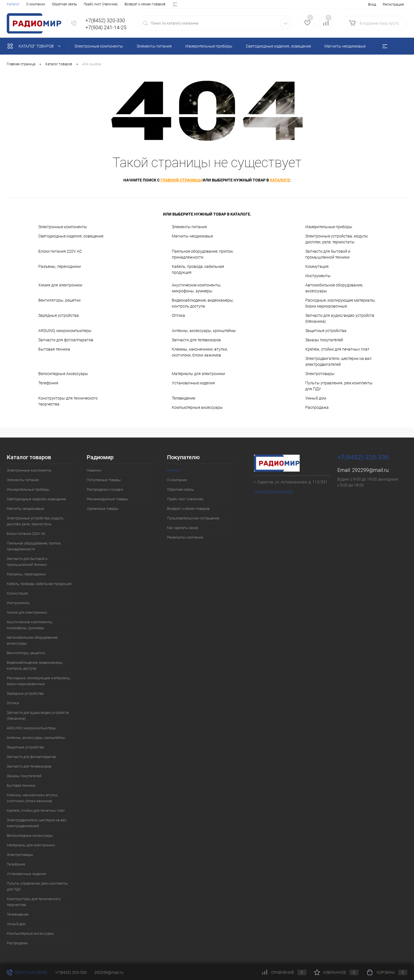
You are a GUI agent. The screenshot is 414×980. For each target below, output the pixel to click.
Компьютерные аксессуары (197, 407)
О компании (35, 4)
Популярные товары (104, 480)
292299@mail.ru (370, 470)
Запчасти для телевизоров (196, 340)
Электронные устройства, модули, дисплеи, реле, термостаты (336, 239)
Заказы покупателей (324, 340)
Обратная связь (64, 4)
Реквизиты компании (185, 537)
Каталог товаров (37, 46)
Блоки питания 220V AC (60, 251)
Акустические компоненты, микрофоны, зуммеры (196, 288)
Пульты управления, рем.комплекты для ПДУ (339, 386)
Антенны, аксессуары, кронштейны (204, 330)
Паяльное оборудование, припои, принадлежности (202, 254)
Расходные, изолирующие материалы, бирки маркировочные (340, 303)
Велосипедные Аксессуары (63, 373)
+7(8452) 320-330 (71, 972)
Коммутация (317, 266)
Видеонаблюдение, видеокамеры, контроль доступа (203, 303)
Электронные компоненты (62, 227)
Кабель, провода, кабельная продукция (198, 269)
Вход (372, 4)
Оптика (178, 315)
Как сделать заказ (182, 528)
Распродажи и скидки (105, 489)
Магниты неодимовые (192, 236)
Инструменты (318, 275)
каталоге (280, 180)
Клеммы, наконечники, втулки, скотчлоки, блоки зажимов (200, 352)
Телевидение (183, 398)
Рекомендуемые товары (107, 499)
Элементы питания (189, 227)
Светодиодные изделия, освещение (70, 236)
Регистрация (393, 4)
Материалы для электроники (198, 373)
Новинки (94, 470)
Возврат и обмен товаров (144, 4)
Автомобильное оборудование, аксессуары (334, 288)
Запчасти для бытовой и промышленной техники (327, 254)
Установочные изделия (193, 383)
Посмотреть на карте (273, 491)
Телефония (48, 383)
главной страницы (181, 180)
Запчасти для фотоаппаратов (65, 340)
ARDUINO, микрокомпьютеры (65, 330)
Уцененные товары (103, 508)
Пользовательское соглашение (193, 518)
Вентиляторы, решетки (59, 300)
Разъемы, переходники (59, 266)
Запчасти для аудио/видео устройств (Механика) (339, 318)
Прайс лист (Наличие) (101, 4)
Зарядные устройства (58, 315)
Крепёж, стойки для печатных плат (337, 349)
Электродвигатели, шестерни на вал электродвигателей (338, 361)
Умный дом (315, 398)
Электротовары (320, 373)
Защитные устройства (325, 330)
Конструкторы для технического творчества (68, 401)
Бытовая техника (54, 349)
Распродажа (317, 407)
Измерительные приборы (328, 227)
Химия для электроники (60, 285)
